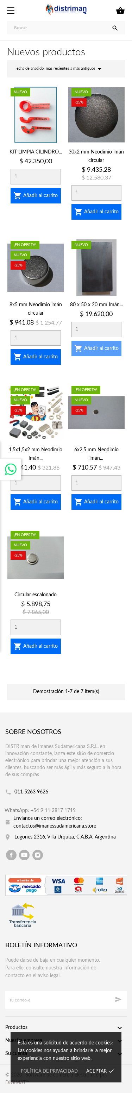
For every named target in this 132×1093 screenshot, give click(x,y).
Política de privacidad (49, 1071)
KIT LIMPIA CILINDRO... (36, 152)
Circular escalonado (35, 594)
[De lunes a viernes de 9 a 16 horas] (10, 469)
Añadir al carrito (35, 195)
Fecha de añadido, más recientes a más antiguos (59, 69)
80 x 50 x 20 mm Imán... (96, 304)
